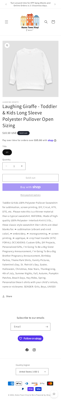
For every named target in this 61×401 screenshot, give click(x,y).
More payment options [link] (30, 195)
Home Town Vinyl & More (25, 395)
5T (9, 153)
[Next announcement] (55, 4)
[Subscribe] (46, 327)
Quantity (6, 159)
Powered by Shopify (44, 395)
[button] (6, 21)
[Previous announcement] (6, 4)
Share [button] (9, 296)
